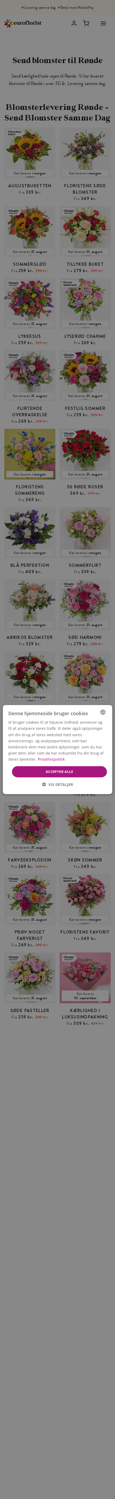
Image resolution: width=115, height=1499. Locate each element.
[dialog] (57, 749)
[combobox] (102, 712)
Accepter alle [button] (59, 771)
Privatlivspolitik (51, 759)
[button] (57, 784)
